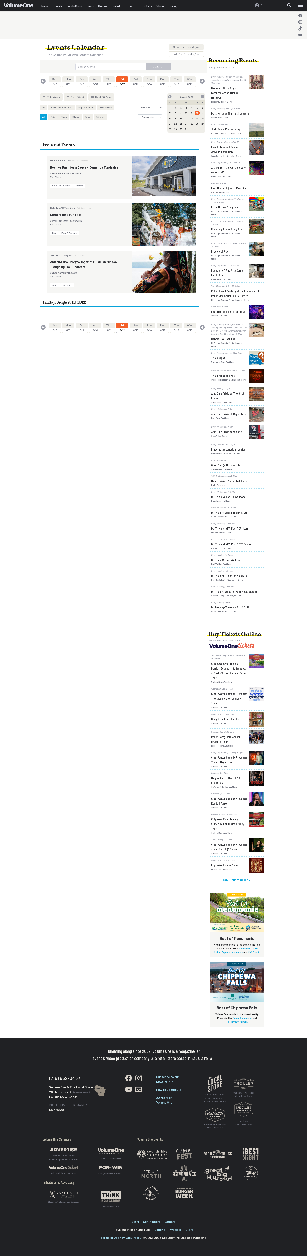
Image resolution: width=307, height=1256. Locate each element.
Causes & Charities (61, 185)
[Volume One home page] (21, 6)
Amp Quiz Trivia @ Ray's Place (228, 414)
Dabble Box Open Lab (223, 339)
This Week (53, 97)
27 (202, 123)
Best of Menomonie (237, 938)
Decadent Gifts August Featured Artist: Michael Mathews (225, 93)
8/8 (68, 81)
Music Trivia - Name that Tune (229, 481)
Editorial (160, 1230)
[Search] (289, 5)
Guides (102, 6)
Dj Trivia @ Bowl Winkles (225, 560)
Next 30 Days (103, 97)
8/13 (135, 81)
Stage (75, 116)
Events (57, 6)
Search (159, 66)
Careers (169, 1222)
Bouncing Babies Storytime (227, 229)
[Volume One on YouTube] (300, 35)
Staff (135, 1222)
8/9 (81, 81)
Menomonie (106, 107)
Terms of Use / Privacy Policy (121, 1238)
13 (203, 113)
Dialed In (117, 6)
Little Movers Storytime (225, 207)
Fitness (100, 116)
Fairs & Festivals (69, 233)
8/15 (162, 81)
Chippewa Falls (86, 107)
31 (186, 129)
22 (175, 123)
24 (186, 123)
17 (186, 118)
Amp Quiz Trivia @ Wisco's (226, 432)
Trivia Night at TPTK (223, 376)
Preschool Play (219, 251)
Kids (53, 116)
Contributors (151, 1222)
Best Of (133, 6)
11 (192, 113)
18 (192, 118)
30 (181, 129)
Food (87, 116)
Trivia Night (218, 358)
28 (170, 129)
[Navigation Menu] (301, 5)
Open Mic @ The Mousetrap (227, 465)
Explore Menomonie (232, 952)
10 (186, 113)
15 (175, 118)
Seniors (79, 185)
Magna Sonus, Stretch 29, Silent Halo (226, 780)
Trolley (172, 6)
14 (170, 118)
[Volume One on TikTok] (300, 28)
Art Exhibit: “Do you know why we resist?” (228, 170)
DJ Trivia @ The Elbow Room (228, 497)
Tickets (147, 6)
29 (175, 129)
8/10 (95, 81)
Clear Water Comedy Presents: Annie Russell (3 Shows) (229, 846)
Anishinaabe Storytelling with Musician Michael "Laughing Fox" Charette (83, 264)
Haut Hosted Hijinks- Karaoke (228, 311)
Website (176, 1230)
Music (64, 116)
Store (160, 6)
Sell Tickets (188, 54)
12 (197, 113)
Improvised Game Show (224, 865)
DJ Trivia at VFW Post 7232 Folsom (231, 544)
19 (197, 118)
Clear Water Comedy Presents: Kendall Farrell (229, 801)
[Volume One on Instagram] (300, 22)
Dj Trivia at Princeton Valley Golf (230, 576)
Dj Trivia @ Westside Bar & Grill (229, 512)
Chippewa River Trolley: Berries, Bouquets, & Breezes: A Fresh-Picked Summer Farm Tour (228, 671)
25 (192, 123)
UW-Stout (253, 952)
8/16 (176, 81)
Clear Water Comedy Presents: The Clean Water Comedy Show (229, 698)
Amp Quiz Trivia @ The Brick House (227, 395)
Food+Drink (74, 6)
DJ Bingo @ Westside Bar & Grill (230, 607)
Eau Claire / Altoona (61, 107)
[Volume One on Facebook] (300, 15)
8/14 (149, 81)
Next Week (77, 97)
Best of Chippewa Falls (237, 1007)
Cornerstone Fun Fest (66, 215)
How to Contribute (168, 1090)
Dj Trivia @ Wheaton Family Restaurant (234, 591)
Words (55, 285)
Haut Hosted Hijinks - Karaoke (228, 188)
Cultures (67, 285)
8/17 (190, 81)
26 (197, 123)
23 (181, 123)
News (45, 6)
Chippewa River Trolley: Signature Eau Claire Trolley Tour (227, 824)
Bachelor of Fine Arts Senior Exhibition (227, 272)
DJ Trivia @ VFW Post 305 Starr (229, 528)
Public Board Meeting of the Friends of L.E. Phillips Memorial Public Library (235, 293)
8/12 (122, 81)
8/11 (108, 81)
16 (181, 118)
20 (202, 118)
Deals (90, 6)
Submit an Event (186, 47)
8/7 (54, 81)
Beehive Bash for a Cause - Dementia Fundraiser (85, 167)
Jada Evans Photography (225, 129)
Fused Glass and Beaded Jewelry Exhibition (225, 149)
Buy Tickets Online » (237, 880)
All (43, 107)
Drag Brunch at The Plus (225, 719)
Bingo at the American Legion (228, 449)
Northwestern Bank (237, 1021)
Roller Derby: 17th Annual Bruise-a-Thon (225, 739)
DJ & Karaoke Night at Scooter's (230, 113)
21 (170, 123)
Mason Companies (242, 1017)
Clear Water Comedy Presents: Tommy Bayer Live (229, 759)
